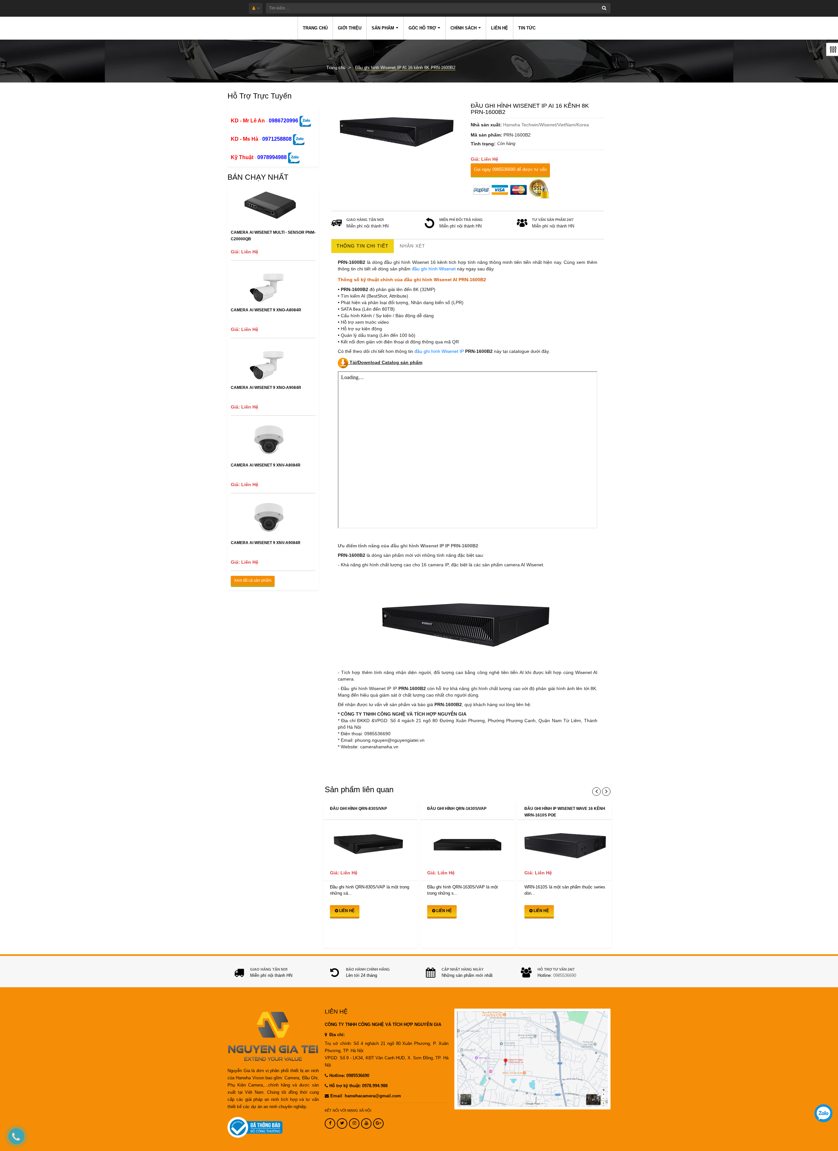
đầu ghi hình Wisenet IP (439, 351)
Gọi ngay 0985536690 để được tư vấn (510, 169)
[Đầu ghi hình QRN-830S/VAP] (370, 843)
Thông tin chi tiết (363, 245)
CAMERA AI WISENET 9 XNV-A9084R (266, 542)
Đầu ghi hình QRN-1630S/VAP (456, 808)
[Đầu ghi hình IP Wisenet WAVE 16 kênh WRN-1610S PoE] (565, 843)
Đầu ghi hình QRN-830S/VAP (358, 808)
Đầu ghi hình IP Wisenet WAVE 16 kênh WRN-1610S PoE (564, 811)
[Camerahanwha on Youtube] (366, 1123)
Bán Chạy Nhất (258, 177)
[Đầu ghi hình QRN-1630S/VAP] (468, 843)
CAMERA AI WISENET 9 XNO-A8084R (266, 310)
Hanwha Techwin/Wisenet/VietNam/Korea (546, 124)
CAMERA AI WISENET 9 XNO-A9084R (266, 387)
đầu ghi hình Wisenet (434, 268)
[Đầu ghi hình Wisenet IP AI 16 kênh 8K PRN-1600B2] (398, 128)
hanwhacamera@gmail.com (373, 1096)
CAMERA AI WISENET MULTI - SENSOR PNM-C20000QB (273, 235)
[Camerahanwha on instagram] (354, 1123)
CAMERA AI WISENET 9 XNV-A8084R (266, 465)
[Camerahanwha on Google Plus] (378, 1123)
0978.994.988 (375, 1086)
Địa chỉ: (336, 1034)
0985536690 (564, 975)
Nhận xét (412, 245)
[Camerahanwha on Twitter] (342, 1123)
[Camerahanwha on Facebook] (330, 1123)
